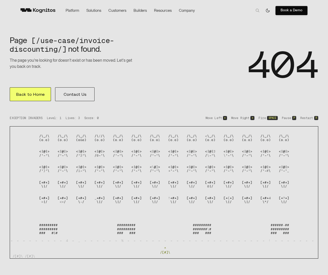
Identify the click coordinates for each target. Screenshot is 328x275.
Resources (163, 10)
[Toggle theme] (267, 10)
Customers (117, 10)
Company (187, 10)
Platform (72, 10)
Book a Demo (291, 10)
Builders (140, 10)
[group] (164, 192)
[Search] (257, 10)
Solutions (93, 10)
